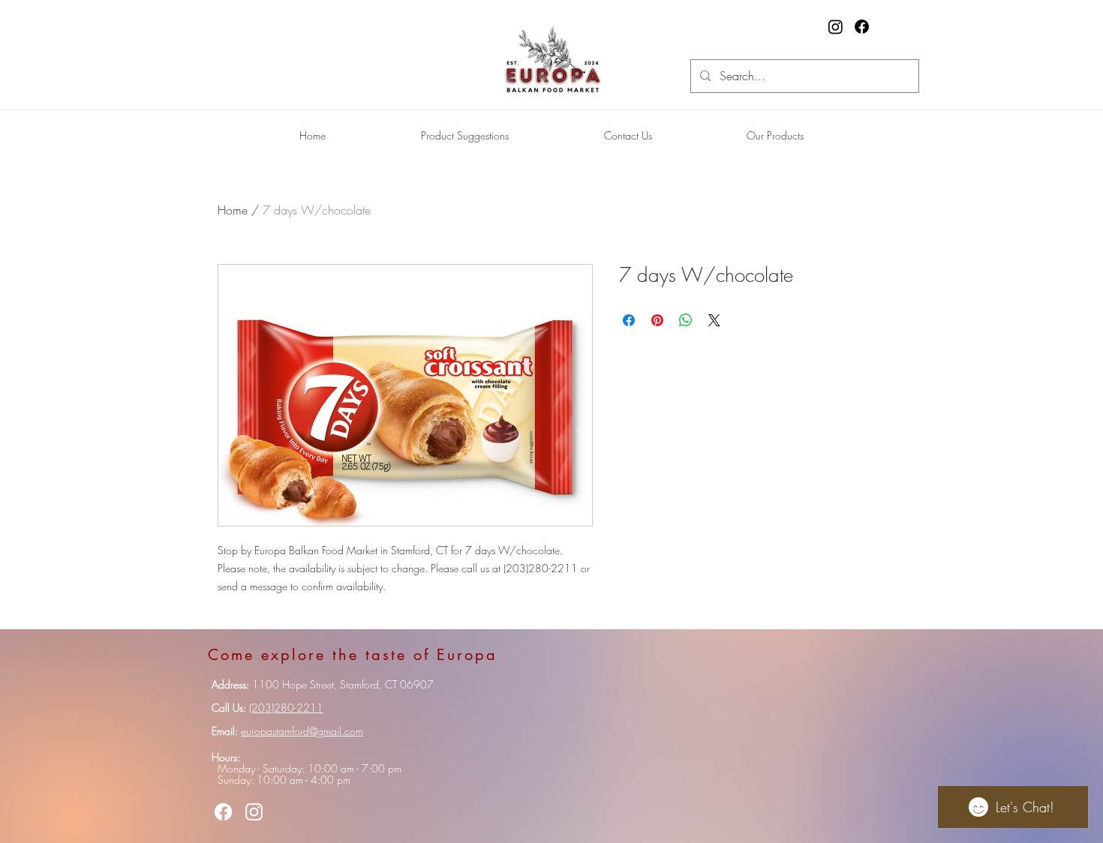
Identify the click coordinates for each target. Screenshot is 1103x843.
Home (233, 210)
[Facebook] (861, 26)
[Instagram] (835, 26)
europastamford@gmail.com (302, 731)
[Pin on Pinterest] (657, 320)
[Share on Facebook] (629, 320)
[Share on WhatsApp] (686, 320)
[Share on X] (714, 320)
